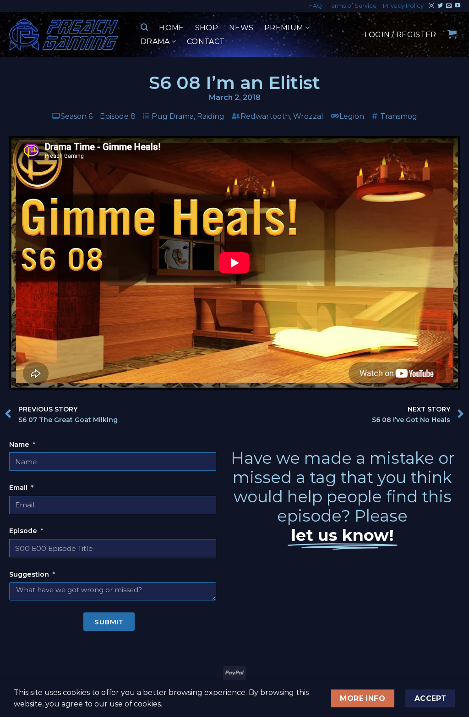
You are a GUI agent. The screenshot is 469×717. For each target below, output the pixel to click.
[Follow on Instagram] (431, 6)
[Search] (144, 27)
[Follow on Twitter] (440, 6)
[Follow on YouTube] (457, 6)
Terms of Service (352, 5)
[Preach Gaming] (64, 35)
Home (171, 27)
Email (19, 488)
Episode (24, 531)
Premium (283, 27)
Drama (155, 41)
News (241, 27)
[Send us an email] (449, 6)
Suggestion (30, 574)
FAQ (315, 5)
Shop (206, 27)
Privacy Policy (403, 5)
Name (20, 444)
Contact (205, 41)
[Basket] (452, 33)
